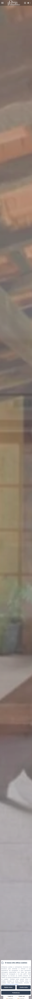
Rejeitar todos (8, 987)
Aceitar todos (24, 987)
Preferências (16, 992)
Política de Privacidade (11, 984)
